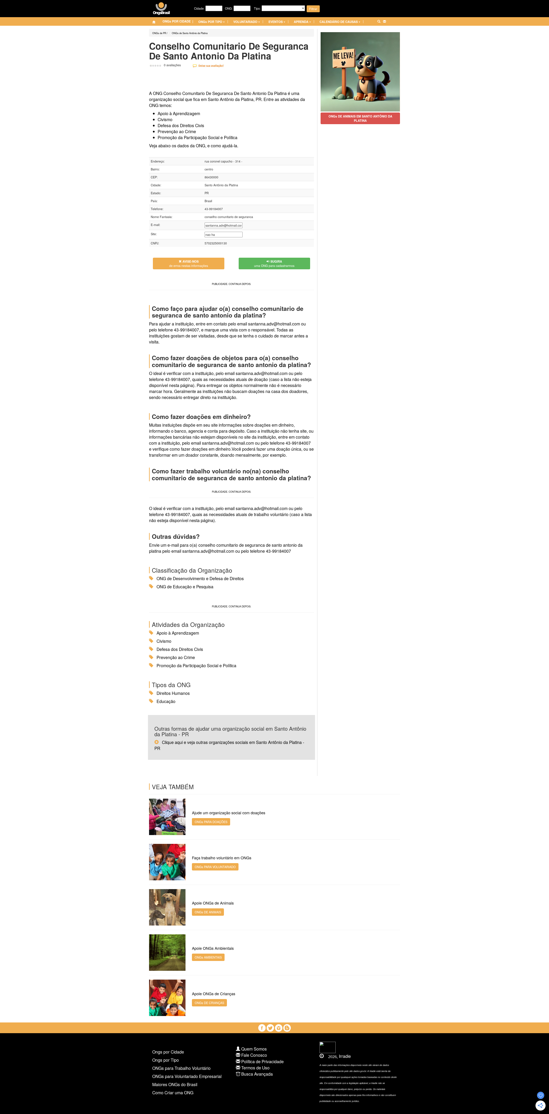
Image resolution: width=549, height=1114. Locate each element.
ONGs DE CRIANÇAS (209, 1003)
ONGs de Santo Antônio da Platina (190, 33)
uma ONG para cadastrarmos (274, 263)
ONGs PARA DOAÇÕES (211, 822)
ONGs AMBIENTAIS (208, 957)
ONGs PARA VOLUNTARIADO (215, 867)
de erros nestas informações (188, 263)
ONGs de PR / (159, 33)
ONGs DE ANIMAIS (208, 912)
